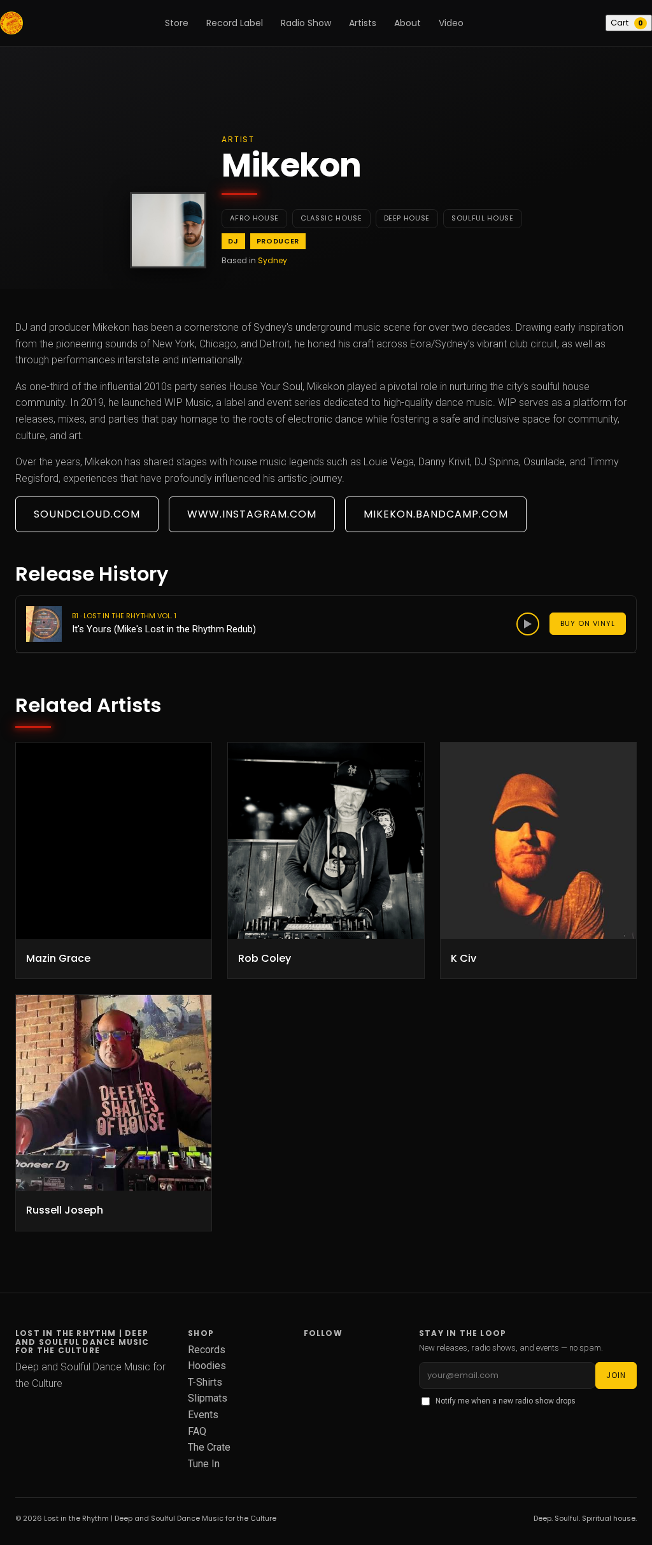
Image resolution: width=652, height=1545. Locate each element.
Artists (362, 23)
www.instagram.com (251, 514)
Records (206, 1350)
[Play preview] (527, 624)
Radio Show (306, 23)
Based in (254, 260)
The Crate (209, 1447)
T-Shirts (205, 1382)
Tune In (204, 1464)
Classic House (331, 218)
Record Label (234, 23)
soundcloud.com (87, 514)
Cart (627, 23)
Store (176, 23)
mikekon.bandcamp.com (436, 514)
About (407, 23)
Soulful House (482, 218)
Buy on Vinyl (587, 623)
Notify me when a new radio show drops (506, 1400)
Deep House (407, 218)
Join (616, 1375)
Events (203, 1415)
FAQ (197, 1431)
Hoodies (207, 1366)
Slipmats (207, 1398)
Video (451, 23)
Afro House (254, 218)
